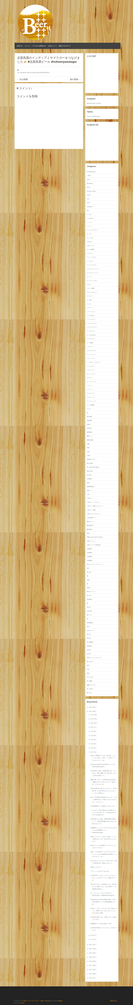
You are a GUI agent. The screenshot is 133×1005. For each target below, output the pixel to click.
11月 (92, 719)
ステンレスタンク (92, 292)
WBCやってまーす (96, 867)
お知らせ (19, 46)
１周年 (89, 175)
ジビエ (89, 284)
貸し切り (89, 572)
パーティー (90, 307)
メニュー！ (90, 389)
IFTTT (88, 203)
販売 (88, 626)
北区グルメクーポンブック (94, 657)
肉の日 (89, 607)
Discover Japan (91, 191)
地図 (88, 580)
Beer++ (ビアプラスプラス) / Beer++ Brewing (37, 1001)
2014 (90, 978)
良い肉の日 (90, 689)
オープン (89, 234)
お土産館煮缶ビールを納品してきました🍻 (103, 806)
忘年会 (89, 654)
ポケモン (89, 377)
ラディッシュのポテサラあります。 (100, 871)
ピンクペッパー (91, 354)
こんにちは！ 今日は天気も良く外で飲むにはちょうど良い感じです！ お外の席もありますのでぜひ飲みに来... (103, 813)
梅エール (89, 615)
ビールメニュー (91, 339)
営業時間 (89, 420)
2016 (90, 969)
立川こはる (90, 677)
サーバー (89, 276)
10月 (92, 723)
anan (88, 179)
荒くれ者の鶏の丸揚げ (93, 467)
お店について (52, 46)
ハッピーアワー (91, 319)
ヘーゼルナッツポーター (94, 362)
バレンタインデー (92, 323)
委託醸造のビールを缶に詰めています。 (102, 923)
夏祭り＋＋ (90, 436)
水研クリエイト (91, 541)
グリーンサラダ (91, 257)
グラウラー (90, 253)
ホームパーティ (91, 374)
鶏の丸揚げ (90, 463)
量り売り (89, 692)
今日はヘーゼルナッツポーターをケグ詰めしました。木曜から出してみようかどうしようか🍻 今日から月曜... (104, 911)
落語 (88, 673)
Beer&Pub (90, 183)
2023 (90, 711)
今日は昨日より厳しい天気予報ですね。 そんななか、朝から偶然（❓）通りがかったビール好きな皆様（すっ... (103, 773)
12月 (92, 715)
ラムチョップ (90, 397)
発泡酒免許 (90, 622)
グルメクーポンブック (93, 269)
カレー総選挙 (90, 249)
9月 (92, 727)
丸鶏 (88, 451)
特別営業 (89, 599)
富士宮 (89, 634)
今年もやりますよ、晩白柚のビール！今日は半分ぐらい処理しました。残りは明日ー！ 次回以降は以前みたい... (104, 887)
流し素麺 (89, 681)
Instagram (89, 206)
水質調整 (89, 560)
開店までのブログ (64, 46)
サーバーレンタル (92, 280)
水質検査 (89, 552)
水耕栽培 (89, 548)
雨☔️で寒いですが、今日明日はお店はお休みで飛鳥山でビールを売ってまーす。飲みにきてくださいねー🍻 (103, 782)
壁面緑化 (89, 646)
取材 (88, 482)
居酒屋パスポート (92, 459)
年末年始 (89, 611)
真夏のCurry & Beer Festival (95, 537)
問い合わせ (90, 661)
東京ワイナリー (91, 591)
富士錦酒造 (90, 642)
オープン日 (90, 238)
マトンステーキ (91, 381)
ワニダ (89, 409)
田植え (89, 587)
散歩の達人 (90, 471)
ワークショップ (91, 401)
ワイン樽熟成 (90, 405)
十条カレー (90, 498)
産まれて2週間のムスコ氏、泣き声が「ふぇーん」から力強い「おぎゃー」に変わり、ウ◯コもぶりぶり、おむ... (103, 758)
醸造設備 (89, 529)
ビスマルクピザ (91, 350)
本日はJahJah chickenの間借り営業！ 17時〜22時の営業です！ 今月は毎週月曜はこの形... (103, 902)
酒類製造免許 (90, 486)
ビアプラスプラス (92, 327)
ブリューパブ (90, 358)
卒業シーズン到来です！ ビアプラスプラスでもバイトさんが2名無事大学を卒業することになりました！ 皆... (103, 854)
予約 (88, 669)
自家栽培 (89, 479)
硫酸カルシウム (91, 685)
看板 (88, 447)
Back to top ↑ (113, 1001)
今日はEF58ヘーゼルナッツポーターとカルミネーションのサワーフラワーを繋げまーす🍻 (103, 878)
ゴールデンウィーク (92, 273)
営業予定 (89, 428)
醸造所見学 (90, 525)
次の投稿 (22, 79)
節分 (88, 568)
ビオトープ (90, 346)
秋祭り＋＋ (90, 490)
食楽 (88, 533)
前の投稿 (75, 79)
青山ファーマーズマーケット (95, 564)
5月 (92, 744)
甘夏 (88, 444)
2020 (90, 953)
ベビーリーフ (90, 370)
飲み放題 (89, 416)
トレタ (89, 304)
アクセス (89, 214)
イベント (89, 226)
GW (88, 199)
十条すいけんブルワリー (94, 514)
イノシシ (89, 222)
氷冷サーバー (90, 630)
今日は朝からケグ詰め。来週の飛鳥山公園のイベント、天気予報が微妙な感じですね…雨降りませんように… (104, 821)
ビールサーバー (91, 331)
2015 (90, 974)
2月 (92, 935)
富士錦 (89, 638)
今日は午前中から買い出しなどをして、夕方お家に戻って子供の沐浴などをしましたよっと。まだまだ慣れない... (104, 791)
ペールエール (90, 366)
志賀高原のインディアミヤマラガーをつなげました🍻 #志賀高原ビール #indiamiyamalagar (104, 830)
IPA (88, 210)
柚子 (88, 665)
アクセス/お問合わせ (39, 46)
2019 (90, 957)
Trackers (22, 1003)
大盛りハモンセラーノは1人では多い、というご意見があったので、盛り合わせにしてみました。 (103, 839)
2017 (90, 965)
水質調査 (89, 556)
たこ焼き (89, 300)
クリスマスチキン (92, 265)
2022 (90, 944)
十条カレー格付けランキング (95, 506)
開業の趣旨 (90, 440)
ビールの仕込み (91, 335)
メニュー (27, 46)
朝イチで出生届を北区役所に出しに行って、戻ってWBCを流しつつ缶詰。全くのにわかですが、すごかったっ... (104, 800)
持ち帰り (89, 475)
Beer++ (89, 187)
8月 (92, 731)
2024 (90, 707)
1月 (92, 939)
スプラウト (90, 296)
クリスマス (90, 261)
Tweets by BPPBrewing (93, 116)
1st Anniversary (91, 171)
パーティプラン (91, 311)
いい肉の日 (90, 218)
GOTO (88, 195)
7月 (92, 735)
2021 (90, 949)
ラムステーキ (90, 393)
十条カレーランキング (93, 502)
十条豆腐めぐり (91, 517)
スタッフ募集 (90, 288)
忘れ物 (89, 650)
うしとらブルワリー (92, 230)
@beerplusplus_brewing (94, 103)
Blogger (60, 1001)
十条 (88, 494)
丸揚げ (89, 455)
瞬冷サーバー (90, 521)
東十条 (89, 595)
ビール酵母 (90, 343)
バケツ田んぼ (90, 315)
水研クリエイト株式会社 (94, 545)
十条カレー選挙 (91, 510)
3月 (92, 752)
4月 (92, 748)
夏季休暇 (89, 432)
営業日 (89, 424)
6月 (92, 739)
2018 (90, 961)
